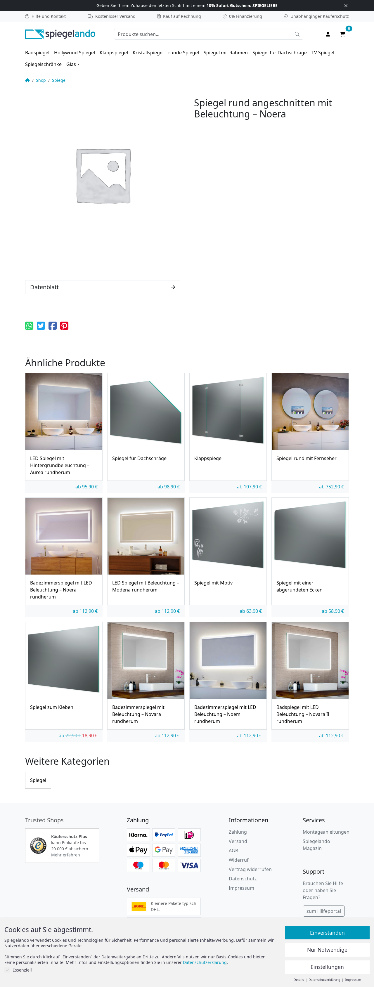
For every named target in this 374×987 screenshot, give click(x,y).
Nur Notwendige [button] (327, 949)
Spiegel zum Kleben (51, 707)
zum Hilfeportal (324, 911)
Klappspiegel (114, 52)
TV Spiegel (322, 52)
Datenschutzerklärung (205, 962)
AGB (233, 850)
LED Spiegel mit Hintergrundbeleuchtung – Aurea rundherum (59, 465)
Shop (41, 80)
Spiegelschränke (43, 64)
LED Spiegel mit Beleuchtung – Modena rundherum (145, 586)
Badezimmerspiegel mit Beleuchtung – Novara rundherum (138, 714)
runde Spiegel (183, 52)
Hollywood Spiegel (74, 52)
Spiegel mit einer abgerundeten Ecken (299, 586)
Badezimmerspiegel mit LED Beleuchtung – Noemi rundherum (225, 714)
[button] (29, 325)
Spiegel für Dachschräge (279, 52)
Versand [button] (238, 841)
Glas (71, 64)
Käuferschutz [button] (319, 16)
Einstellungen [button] (327, 966)
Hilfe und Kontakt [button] (49, 16)
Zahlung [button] (238, 832)
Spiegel (59, 80)
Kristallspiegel (148, 52)
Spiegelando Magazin (316, 844)
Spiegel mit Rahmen (226, 52)
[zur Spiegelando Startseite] (60, 33)
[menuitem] (37, 52)
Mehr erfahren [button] (65, 855)
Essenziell (22, 970)
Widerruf (239, 860)
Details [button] (299, 980)
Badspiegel (37, 52)
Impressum (241, 888)
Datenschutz (243, 878)
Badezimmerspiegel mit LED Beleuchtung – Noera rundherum (61, 590)
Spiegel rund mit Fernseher (306, 458)
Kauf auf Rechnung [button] (182, 16)
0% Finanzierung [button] (245, 16)
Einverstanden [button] (327, 932)
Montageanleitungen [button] (326, 832)
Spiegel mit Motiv (213, 583)
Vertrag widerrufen (250, 869)
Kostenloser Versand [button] (115, 16)
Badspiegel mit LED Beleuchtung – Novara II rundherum (302, 714)
